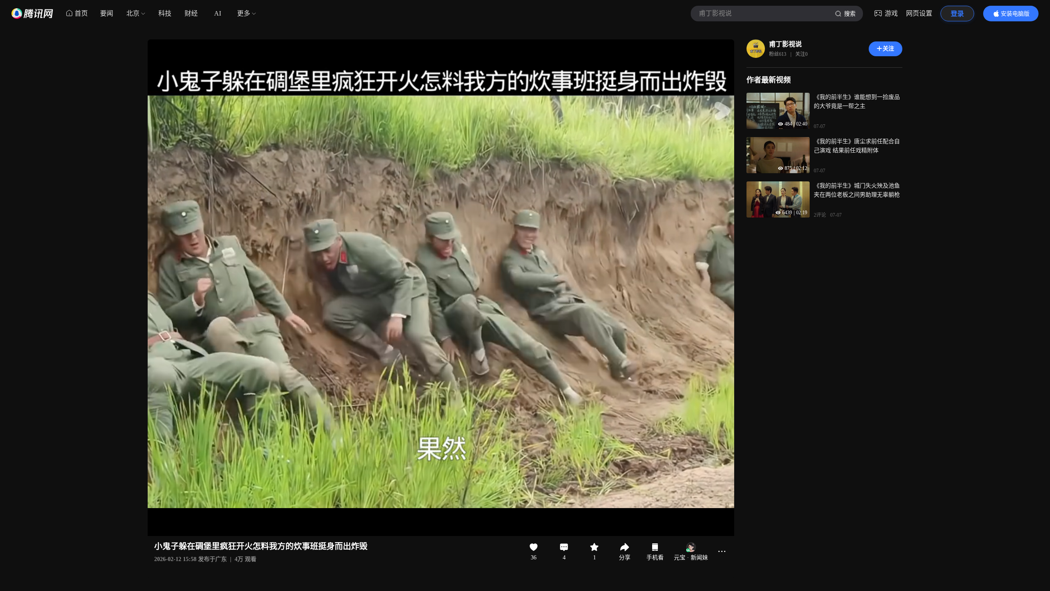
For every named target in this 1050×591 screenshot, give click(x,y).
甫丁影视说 (785, 44)
